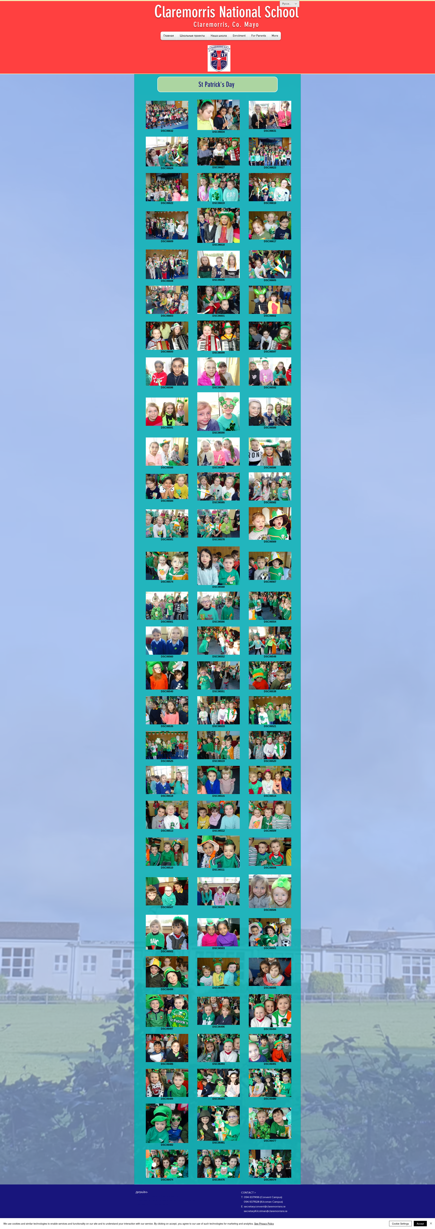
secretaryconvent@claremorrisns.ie (264, 1206)
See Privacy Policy (264, 1223)
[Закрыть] (431, 1223)
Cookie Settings (400, 1223)
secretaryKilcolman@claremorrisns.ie (265, 1211)
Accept (420, 1223)
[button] (192, 36)
